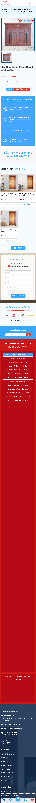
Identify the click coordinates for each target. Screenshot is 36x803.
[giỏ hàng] (3, 799)
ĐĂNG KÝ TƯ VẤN (18, 295)
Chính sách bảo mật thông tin (9, 795)
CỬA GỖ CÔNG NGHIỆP (7, 754)
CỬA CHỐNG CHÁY (15, 9)
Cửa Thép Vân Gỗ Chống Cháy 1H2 (8, 195)
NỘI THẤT (4, 780)
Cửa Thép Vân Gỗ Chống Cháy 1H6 (26, 195)
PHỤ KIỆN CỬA (5, 776)
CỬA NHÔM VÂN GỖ (7, 773)
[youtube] (32, 799)
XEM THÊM (18, 248)
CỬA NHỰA (4, 758)
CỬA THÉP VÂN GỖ (29, 9)
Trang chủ (4, 9)
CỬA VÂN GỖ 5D (6, 769)
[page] (3, 742)
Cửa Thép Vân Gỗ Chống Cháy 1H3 (8, 230)
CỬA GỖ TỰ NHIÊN (6, 765)
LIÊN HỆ (10, 89)
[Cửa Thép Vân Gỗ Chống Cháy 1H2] (9, 183)
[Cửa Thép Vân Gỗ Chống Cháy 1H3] (9, 219)
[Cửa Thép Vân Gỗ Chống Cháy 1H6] (27, 183)
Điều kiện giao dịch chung (8, 791)
